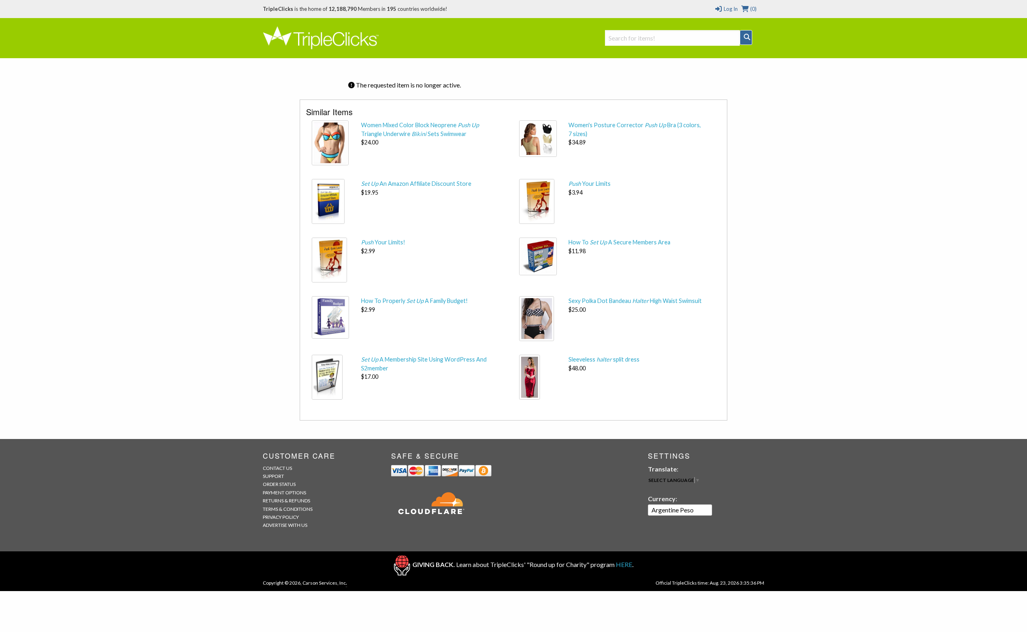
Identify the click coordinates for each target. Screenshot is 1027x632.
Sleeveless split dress (603, 359)
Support (273, 476)
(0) (753, 9)
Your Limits (589, 183)
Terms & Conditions (288, 509)
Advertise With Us (285, 525)
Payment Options (284, 493)
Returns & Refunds (286, 501)
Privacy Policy (281, 517)
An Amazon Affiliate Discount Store (416, 183)
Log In (730, 9)
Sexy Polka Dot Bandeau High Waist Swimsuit (635, 300)
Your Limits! (383, 242)
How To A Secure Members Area (619, 242)
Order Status (279, 484)
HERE (624, 564)
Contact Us (277, 468)
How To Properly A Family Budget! (414, 300)
